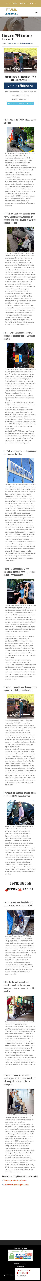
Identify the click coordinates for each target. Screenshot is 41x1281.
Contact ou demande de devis (21, 103)
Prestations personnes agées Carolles (16, 1185)
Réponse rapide (20, 889)
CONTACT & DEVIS (29, 3)
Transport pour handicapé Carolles (15, 1180)
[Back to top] (35, 1275)
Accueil (4, 43)
